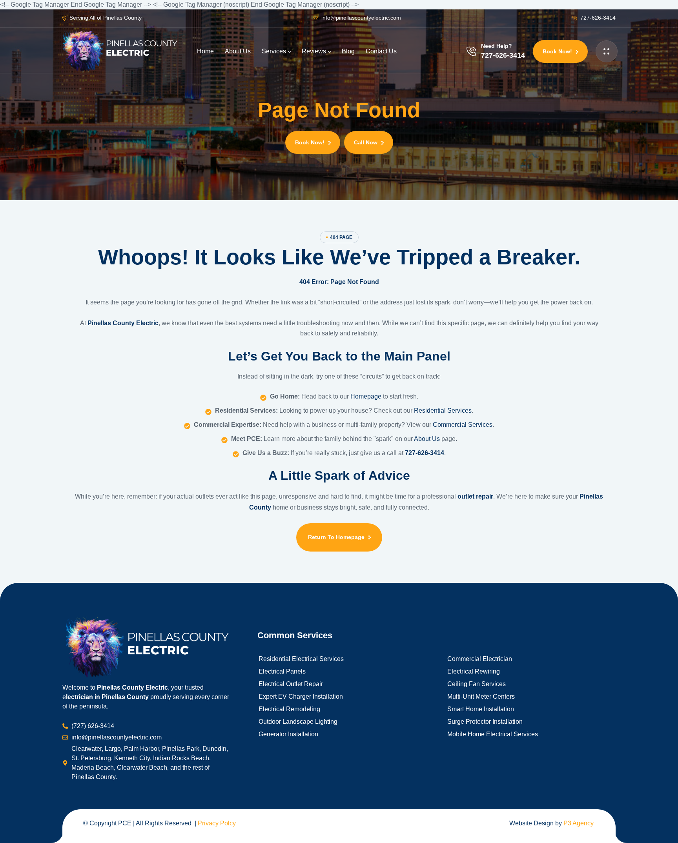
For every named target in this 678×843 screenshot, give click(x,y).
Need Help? (496, 46)
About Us (427, 438)
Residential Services (443, 410)
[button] (560, 51)
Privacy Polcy (217, 823)
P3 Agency (578, 823)
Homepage (366, 396)
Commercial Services (462, 424)
